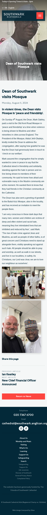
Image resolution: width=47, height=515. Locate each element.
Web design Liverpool (20, 510)
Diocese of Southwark (23, 473)
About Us (23, 438)
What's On (23, 448)
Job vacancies (23, 470)
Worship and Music (23, 441)
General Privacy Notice (23, 475)
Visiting (23, 445)
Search (23, 461)
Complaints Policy (23, 478)
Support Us (23, 455)
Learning (23, 451)
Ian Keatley (9, 374)
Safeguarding (23, 458)
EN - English (9, 8)
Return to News (23, 396)
